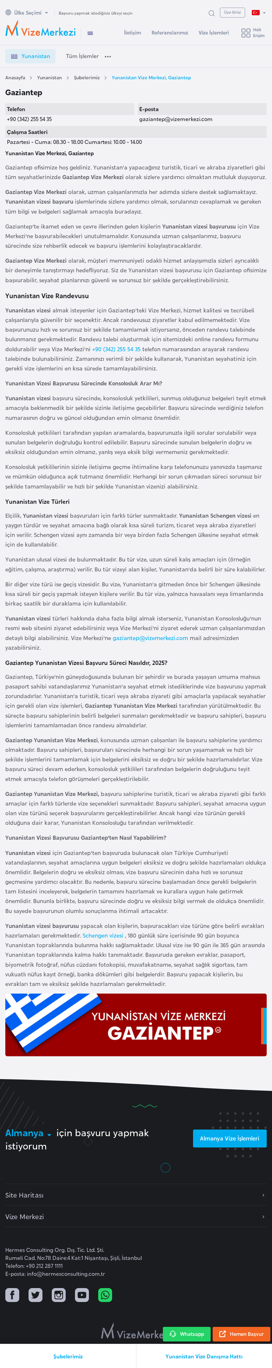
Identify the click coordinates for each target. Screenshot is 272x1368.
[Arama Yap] (212, 13)
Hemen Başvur (247, 1333)
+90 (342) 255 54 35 (116, 349)
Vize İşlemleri (214, 32)
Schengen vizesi (104, 935)
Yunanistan (49, 77)
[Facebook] (12, 1295)
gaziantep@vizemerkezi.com (150, 637)
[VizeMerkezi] (136, 1330)
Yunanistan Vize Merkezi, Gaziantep (151, 77)
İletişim (132, 32)
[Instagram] (59, 1295)
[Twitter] (35, 1295)
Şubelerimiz (87, 77)
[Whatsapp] (105, 1295)
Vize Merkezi (24, 1216)
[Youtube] (82, 1295)
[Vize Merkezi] (40, 28)
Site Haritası (24, 1195)
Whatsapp (192, 1333)
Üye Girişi (232, 12)
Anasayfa (15, 77)
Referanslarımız (170, 32)
